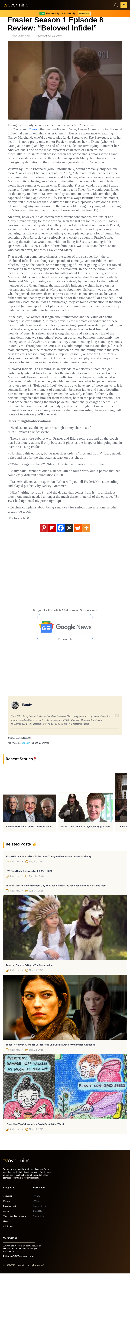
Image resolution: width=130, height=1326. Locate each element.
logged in (25, 792)
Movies (6, 1253)
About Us (37, 1264)
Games (6, 1274)
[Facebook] (61, 577)
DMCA (36, 1253)
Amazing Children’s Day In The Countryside (29, 1014)
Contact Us (38, 1269)
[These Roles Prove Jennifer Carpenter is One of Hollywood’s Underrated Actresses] (65, 1056)
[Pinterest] (44, 577)
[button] (123, 5)
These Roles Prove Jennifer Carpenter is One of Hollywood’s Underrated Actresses (50, 1094)
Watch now (84, 13)
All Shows (8, 1279)
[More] (86, 577)
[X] (69, 577)
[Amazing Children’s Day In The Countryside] (65, 977)
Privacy (36, 1248)
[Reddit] (78, 577)
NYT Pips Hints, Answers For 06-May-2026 (29, 920)
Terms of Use (40, 1258)
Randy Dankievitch (20, 35)
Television (8, 1248)
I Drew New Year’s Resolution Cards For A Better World (35, 1173)
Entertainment (10, 1258)
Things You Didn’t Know (15, 1268)
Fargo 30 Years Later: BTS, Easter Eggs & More (85, 876)
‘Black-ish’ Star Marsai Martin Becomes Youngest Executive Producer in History (48, 906)
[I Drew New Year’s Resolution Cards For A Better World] (65, 1136)
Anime (6, 1263)
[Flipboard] (52, 577)
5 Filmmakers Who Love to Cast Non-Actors (29, 876)
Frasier (37, 129)
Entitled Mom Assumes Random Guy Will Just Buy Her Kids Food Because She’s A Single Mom (56, 935)
